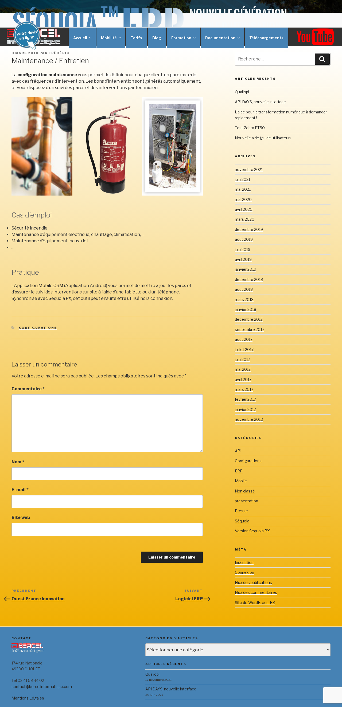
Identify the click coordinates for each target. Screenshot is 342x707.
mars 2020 (244, 219)
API (238, 451)
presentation (246, 501)
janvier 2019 (245, 269)
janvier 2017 (245, 409)
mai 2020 (243, 199)
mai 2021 (243, 189)
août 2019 (244, 239)
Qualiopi (242, 92)
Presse (241, 511)
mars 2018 (244, 299)
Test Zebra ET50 (250, 127)
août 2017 (243, 339)
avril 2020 (243, 209)
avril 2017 (243, 379)
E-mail (20, 489)
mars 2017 (244, 389)
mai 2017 (243, 369)
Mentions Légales (27, 698)
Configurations (38, 328)
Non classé (245, 491)
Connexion (244, 572)
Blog (156, 38)
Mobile (241, 481)
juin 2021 (242, 179)
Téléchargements (266, 38)
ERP (239, 471)
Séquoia (242, 521)
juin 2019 (242, 249)
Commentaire (28, 388)
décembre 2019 (249, 229)
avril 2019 (243, 259)
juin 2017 (242, 359)
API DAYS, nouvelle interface (260, 102)
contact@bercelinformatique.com (41, 686)
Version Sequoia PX (252, 531)
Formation (181, 38)
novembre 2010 (249, 419)
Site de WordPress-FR (255, 602)
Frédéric (59, 53)
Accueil (80, 38)
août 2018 (244, 289)
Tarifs (136, 38)
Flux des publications (253, 582)
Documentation (220, 38)
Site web (20, 517)
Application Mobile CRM (38, 285)
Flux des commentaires (256, 592)
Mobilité (109, 38)
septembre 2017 (249, 329)
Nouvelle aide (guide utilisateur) (263, 138)
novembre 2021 (249, 169)
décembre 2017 (249, 319)
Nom (17, 461)
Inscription (244, 562)
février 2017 (245, 399)
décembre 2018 (249, 279)
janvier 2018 (245, 309)
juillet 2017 (244, 349)
